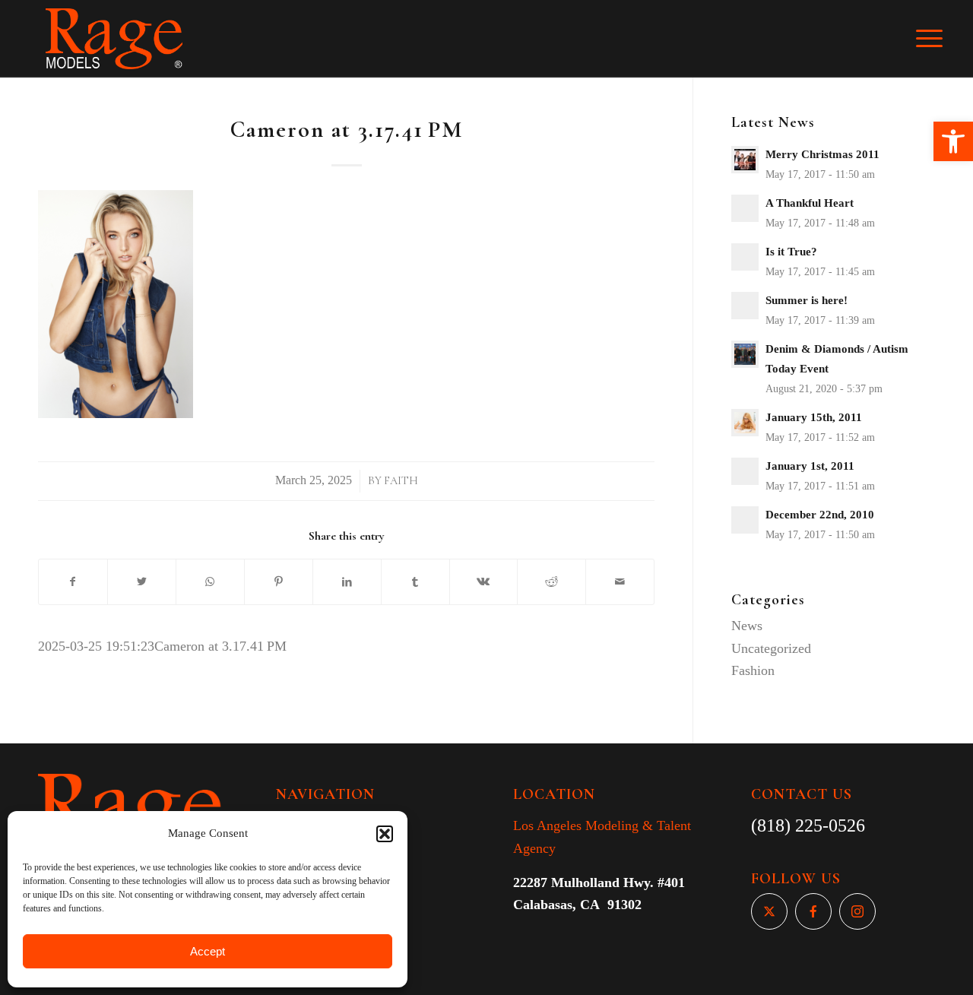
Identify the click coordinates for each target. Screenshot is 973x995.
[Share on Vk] (484, 582)
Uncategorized (771, 648)
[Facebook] (813, 911)
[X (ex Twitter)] (769, 911)
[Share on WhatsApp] (210, 582)
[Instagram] (857, 911)
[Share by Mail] (620, 582)
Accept (207, 951)
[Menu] (939, 39)
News (746, 625)
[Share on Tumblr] (415, 582)
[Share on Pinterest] (278, 582)
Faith (401, 480)
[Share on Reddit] (551, 582)
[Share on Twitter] (142, 582)
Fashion (753, 670)
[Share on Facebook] (73, 582)
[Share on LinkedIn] (347, 582)
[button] (953, 141)
